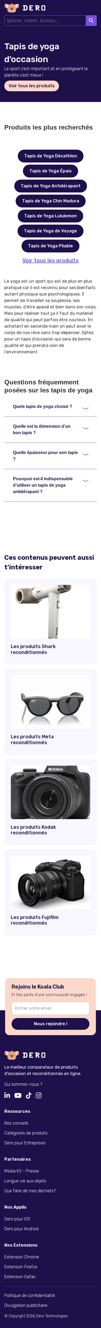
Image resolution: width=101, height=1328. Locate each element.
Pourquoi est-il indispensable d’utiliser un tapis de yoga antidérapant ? (43, 485)
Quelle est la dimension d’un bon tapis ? (42, 429)
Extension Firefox (20, 1266)
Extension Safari (20, 1276)
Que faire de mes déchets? (30, 1190)
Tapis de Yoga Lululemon (50, 215)
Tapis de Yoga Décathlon (50, 155)
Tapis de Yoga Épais (50, 170)
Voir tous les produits (50, 260)
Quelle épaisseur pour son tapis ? (45, 455)
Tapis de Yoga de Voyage (50, 230)
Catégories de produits (26, 1133)
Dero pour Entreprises (25, 1142)
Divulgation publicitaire (25, 1305)
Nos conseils (16, 1123)
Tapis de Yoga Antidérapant (51, 185)
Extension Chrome (21, 1256)
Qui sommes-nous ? (23, 1084)
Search (91, 20)
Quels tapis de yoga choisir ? (42, 406)
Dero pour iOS (17, 1218)
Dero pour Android (21, 1228)
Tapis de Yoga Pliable (50, 245)
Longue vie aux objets (25, 1180)
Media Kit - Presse (21, 1171)
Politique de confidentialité (29, 1295)
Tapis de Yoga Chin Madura (50, 200)
